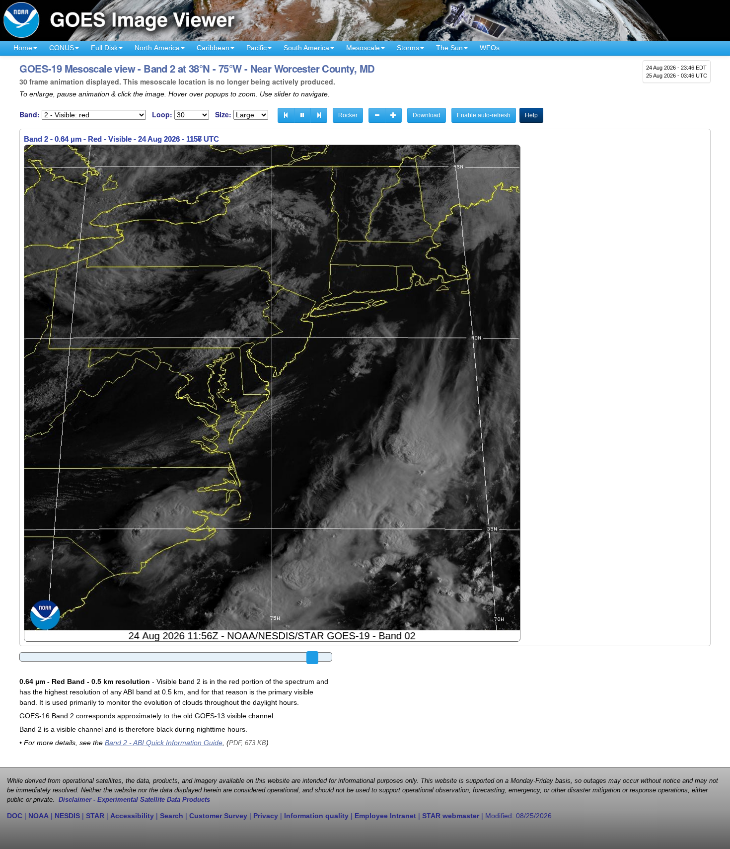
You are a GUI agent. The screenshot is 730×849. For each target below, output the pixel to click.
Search (171, 816)
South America (306, 48)
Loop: (162, 114)
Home (22, 48)
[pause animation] (302, 115)
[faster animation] (393, 115)
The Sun (449, 48)
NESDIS (67, 816)
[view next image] (318, 115)
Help (531, 115)
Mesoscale (363, 48)
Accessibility (132, 816)
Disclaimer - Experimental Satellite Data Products (134, 799)
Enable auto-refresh (484, 115)
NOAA (38, 816)
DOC (14, 816)
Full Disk (104, 48)
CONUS (61, 48)
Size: (223, 114)
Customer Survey (218, 816)
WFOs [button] (490, 48)
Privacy (265, 816)
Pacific (256, 48)
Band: (29, 114)
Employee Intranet (385, 816)
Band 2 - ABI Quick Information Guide (163, 743)
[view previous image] (286, 115)
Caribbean (213, 48)
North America (157, 48)
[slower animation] (376, 115)
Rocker (348, 115)
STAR (95, 816)
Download (426, 115)
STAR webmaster (450, 816)
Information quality (316, 816)
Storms (408, 48)
